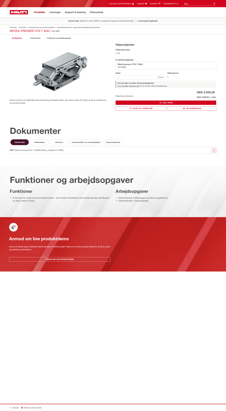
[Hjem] (19, 12)
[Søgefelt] (214, 3)
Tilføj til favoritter (142, 108)
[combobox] (199, 3)
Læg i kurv (167, 103)
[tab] (17, 38)
